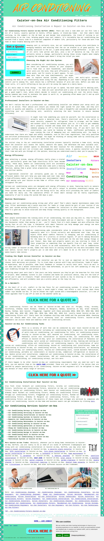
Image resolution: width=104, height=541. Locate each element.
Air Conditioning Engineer (23, 492)
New (11, 525)
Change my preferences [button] (78, 535)
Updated (15, 525)
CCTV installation (17, 451)
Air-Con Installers (38, 505)
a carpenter (25, 456)
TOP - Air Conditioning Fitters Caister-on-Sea (25, 511)
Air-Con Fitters (72, 505)
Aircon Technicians (67, 496)
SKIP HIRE (38, 458)
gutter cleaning (36, 460)
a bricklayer (15, 464)
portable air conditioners (33, 352)
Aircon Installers (86, 496)
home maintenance (75, 453)
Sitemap (6, 525)
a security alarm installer (60, 449)
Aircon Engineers (33, 499)
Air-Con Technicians (89, 505)
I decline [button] (66, 535)
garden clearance (68, 460)
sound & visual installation (17, 449)
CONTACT (87, 15)
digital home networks (75, 462)
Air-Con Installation (47, 496)
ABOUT (81, 15)
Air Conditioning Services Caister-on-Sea (31, 406)
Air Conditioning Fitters (44, 503)
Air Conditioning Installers (77, 492)
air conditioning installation (29, 447)
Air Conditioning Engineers (17, 505)
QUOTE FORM (41, 364)
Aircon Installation (27, 496)
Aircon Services (74, 494)
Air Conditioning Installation (55, 499)
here (92, 401)
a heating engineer (61, 456)
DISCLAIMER (95, 15)
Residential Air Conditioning (18, 503)
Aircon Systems (91, 503)
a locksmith (45, 453)
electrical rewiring (38, 462)
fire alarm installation (54, 451)
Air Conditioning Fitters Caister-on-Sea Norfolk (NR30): (30, 31)
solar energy (66, 458)
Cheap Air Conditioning (54, 494)
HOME (76, 15)
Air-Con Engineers (56, 505)
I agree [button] (59, 535)
